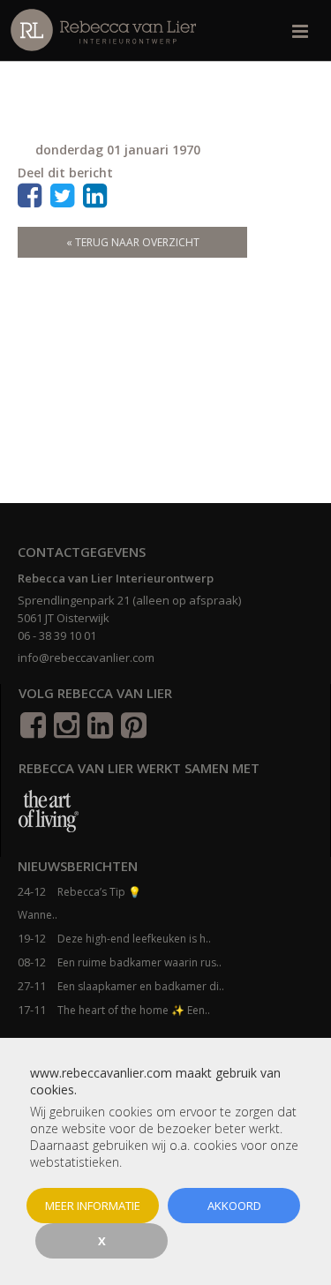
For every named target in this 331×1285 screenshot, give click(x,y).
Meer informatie (92, 1206)
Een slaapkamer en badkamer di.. (140, 986)
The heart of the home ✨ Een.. (133, 1010)
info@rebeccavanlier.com (86, 657)
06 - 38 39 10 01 (57, 635)
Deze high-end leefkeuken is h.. (134, 938)
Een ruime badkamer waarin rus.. (139, 962)
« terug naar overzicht (132, 242)
